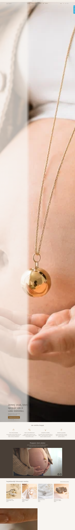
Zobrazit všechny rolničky (64, 481)
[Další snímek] (19, 491)
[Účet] (66, 3)
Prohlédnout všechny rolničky (14, 417)
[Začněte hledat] (64, 3)
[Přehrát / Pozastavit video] (58, 474)
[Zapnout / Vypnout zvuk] (61, 474)
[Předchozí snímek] (7, 491)
